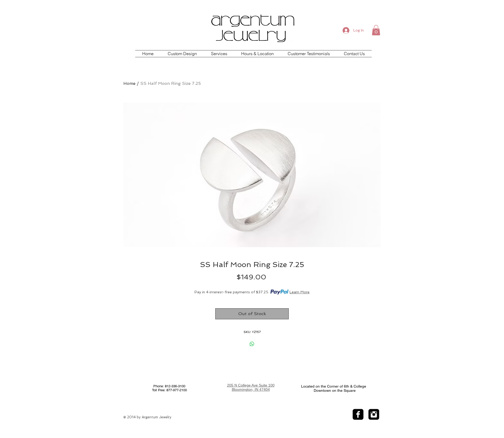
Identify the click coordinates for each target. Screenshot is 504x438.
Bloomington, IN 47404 (251, 389)
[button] (376, 30)
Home (129, 83)
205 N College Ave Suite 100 (251, 385)
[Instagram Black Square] (373, 414)
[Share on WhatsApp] (252, 344)
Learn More (299, 292)
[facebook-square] (358, 414)
